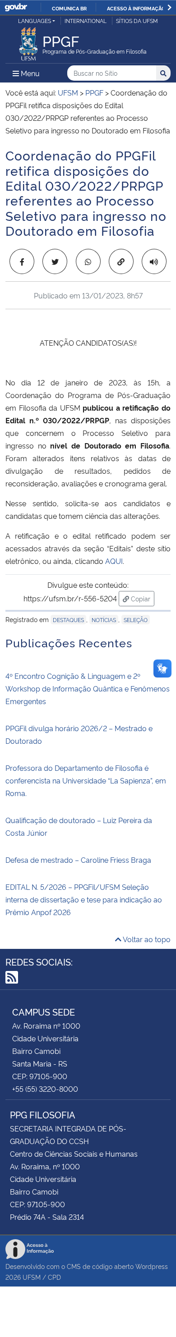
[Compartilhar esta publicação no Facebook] (21, 261)
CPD (54, 1277)
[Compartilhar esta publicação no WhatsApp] (88, 261)
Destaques (68, 619)
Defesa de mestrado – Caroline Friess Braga (78, 860)
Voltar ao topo (146, 939)
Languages (34, 20)
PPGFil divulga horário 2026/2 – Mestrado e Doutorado (79, 734)
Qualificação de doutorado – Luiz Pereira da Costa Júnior (78, 826)
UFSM (32, 1277)
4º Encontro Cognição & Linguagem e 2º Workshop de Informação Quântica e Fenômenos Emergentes (87, 688)
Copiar (141, 598)
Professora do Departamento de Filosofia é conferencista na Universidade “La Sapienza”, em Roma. (85, 780)
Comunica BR (69, 8)
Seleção (136, 619)
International (86, 20)
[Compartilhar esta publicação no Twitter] (54, 261)
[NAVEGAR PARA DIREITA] (169, 7)
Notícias (104, 619)
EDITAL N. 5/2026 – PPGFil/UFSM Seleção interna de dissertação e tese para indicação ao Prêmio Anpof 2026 (83, 899)
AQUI (114, 561)
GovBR (16, 7)
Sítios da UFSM (137, 20)
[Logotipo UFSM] (28, 41)
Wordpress (151, 1266)
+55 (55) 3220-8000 (45, 1089)
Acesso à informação (136, 8)
